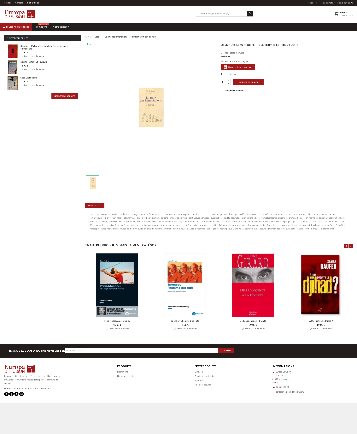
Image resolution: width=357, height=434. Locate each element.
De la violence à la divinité (253, 320)
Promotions (122, 371)
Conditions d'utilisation (205, 376)
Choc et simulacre (28, 77)
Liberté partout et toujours (33, 61)
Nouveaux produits (125, 376)
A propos (199, 380)
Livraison (199, 371)
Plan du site (33, 2)
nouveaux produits (64, 96)
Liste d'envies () (345, 3)
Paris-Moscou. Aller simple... (117, 320)
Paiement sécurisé (203, 384)
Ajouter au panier (248, 82)
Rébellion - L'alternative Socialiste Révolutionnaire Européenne (44, 47)
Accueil (7, 2)
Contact (19, 2)
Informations (283, 366)
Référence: (226, 56)
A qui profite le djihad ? (321, 320)
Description (95, 205)
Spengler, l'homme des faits (185, 320)
